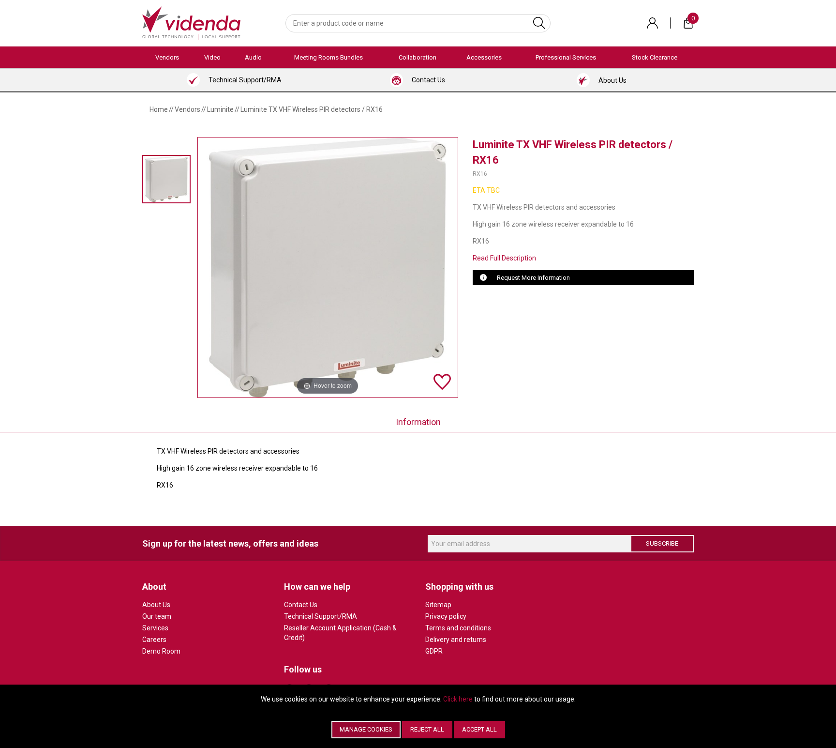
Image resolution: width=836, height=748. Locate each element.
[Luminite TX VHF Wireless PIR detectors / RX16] (166, 179)
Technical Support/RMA (320, 616)
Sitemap (438, 605)
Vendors (167, 57)
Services (155, 628)
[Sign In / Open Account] (652, 23)
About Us (156, 605)
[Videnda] (191, 22)
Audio (253, 57)
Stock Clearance (654, 57)
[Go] (539, 23)
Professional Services (566, 57)
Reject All (427, 729)
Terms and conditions (458, 628)
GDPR (434, 651)
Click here (458, 699)
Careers (154, 639)
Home (158, 109)
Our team (156, 616)
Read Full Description (504, 258)
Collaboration (417, 57)
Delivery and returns (455, 639)
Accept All (479, 729)
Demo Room (161, 651)
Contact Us (300, 605)
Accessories (484, 57)
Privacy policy (445, 616)
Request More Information (533, 277)
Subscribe (662, 543)
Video (212, 57)
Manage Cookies (366, 729)
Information (418, 422)
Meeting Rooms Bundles (328, 57)
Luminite (220, 109)
